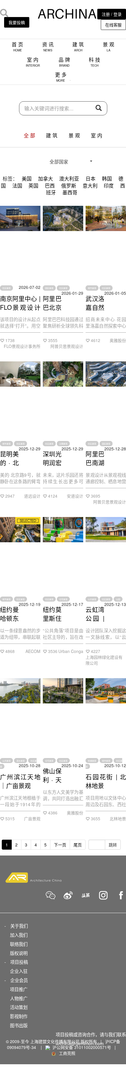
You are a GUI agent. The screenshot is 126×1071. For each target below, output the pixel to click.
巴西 (50, 185)
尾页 (78, 845)
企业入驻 (19, 971)
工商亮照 (66, 1053)
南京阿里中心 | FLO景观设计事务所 (20, 307)
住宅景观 (63, 599)
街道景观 (92, 760)
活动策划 (19, 1007)
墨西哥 (69, 192)
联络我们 (19, 944)
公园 (118, 599)
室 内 (33, 62)
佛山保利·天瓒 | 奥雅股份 (52, 783)
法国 (17, 185)
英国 (33, 185)
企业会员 (19, 980)
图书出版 (19, 1025)
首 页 (17, 46)
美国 (27, 178)
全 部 (29, 135)
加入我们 (19, 935)
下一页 (60, 845)
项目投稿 (19, 962)
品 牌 (64, 62)
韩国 (107, 178)
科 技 (94, 62)
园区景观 (49, 288)
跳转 (113, 845)
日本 (91, 178)
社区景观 (6, 288)
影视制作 (19, 1016)
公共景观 (92, 599)
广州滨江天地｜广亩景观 (20, 781)
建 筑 (78, 46)
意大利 (90, 185)
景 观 (108, 46)
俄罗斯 (68, 185)
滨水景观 (20, 760)
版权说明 (19, 953)
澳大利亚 (69, 178)
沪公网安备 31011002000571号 (81, 1047)
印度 (109, 185)
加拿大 (45, 178)
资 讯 (48, 46)
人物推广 (19, 998)
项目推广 (19, 989)
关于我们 (19, 925)
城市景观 (92, 288)
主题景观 (63, 443)
